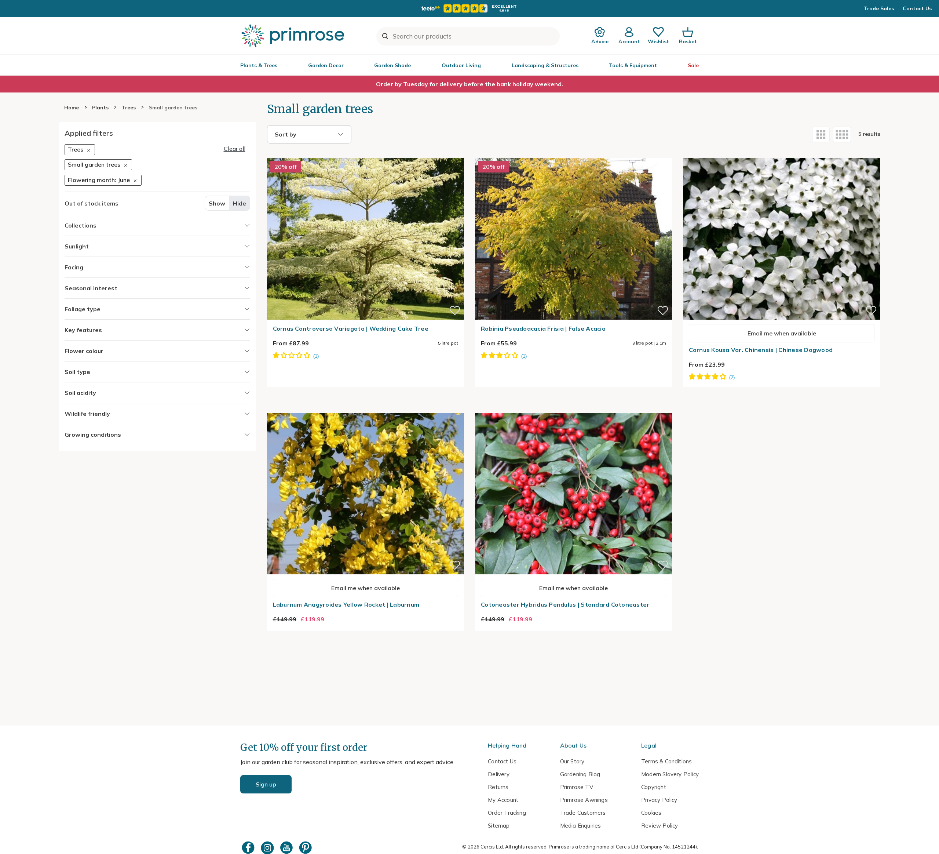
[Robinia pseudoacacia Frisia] (573, 153)
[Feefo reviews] (469, 8)
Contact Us (917, 8)
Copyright (653, 787)
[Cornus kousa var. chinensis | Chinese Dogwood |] (781, 153)
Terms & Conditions (666, 761)
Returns (498, 787)
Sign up (266, 784)
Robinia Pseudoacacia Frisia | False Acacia (543, 328)
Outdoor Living (461, 65)
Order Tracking (507, 812)
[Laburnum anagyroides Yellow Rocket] (365, 408)
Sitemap (498, 825)
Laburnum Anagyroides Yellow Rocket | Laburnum (346, 604)
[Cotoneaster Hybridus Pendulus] (573, 408)
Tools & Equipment (633, 65)
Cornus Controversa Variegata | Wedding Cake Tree (350, 328)
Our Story (572, 761)
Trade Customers (583, 812)
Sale (693, 65)
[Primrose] (293, 35)
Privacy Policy (659, 799)
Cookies (651, 812)
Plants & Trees (258, 65)
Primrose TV (576, 787)
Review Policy (659, 825)
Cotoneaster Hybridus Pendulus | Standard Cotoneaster (565, 604)
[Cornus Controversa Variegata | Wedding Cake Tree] (365, 153)
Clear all (234, 148)
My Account (503, 799)
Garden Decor (326, 65)
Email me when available (782, 333)
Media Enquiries (580, 825)
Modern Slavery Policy (670, 774)
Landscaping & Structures (545, 65)
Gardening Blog (580, 774)
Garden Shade (392, 65)
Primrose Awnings (584, 799)
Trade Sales (879, 8)
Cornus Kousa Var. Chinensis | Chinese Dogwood (761, 349)
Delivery (498, 774)
